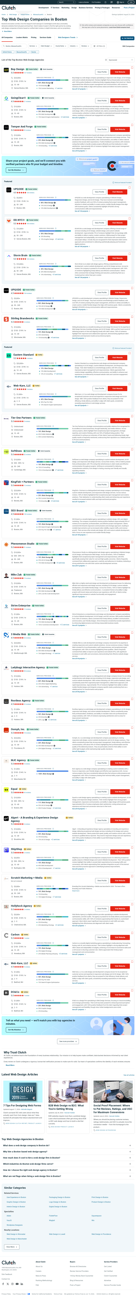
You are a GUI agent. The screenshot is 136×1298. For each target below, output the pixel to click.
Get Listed (108, 1266)
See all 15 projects (78, 597)
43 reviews (27, 792)
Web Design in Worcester (16, 1234)
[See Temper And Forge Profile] (6, 127)
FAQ (37, 1285)
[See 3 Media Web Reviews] (18, 637)
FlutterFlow (53, 1216)
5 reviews (29, 389)
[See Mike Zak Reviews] (18, 578)
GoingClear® (18, 97)
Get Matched (128, 38)
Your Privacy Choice (19, 1294)
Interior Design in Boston (16, 1207)
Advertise (107, 1280)
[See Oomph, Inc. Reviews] (18, 732)
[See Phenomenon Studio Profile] (6, 544)
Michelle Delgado (26, 1109)
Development (44, 8)
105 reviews (30, 223)
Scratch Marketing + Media (26, 877)
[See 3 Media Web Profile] (6, 635)
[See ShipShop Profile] (6, 849)
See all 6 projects (78, 338)
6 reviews (27, 322)
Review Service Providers (79, 1271)
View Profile (102, 72)
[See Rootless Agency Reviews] (18, 704)
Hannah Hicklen (69, 1113)
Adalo (9, 1216)
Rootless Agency (20, 700)
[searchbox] (14, 46)
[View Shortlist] (105, 2)
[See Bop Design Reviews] (18, 72)
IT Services (55, 8)
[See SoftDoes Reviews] (18, 454)
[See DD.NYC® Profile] (8, 220)
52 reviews (27, 130)
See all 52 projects (78, 151)
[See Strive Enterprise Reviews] (18, 609)
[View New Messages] (112, 2)
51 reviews (27, 547)
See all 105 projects (81, 246)
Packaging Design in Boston (59, 1197)
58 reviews (27, 671)
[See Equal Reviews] (18, 792)
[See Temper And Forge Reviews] (18, 130)
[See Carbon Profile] (6, 935)
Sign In (122, 2)
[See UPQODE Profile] (8, 189)
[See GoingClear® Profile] (6, 98)
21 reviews (27, 101)
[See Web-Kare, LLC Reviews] (21, 389)
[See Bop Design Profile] (6, 70)
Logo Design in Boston (57, 1202)
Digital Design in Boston (58, 1207)
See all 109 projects (79, 535)
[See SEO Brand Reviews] (18, 514)
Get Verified (108, 1271)
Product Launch (34, 1123)
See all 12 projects (78, 502)
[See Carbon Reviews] (18, 938)
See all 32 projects (78, 473)
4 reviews (27, 824)
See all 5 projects (80, 405)
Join (131, 2)
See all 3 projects (78, 780)
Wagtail (52, 1220)
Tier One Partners (21, 417)
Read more (75, 891)
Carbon (15, 934)
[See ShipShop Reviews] (18, 852)
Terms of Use (58, 1294)
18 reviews (27, 733)
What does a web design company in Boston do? (26, 1145)
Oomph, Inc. (18, 729)
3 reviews (27, 764)
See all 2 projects (78, 869)
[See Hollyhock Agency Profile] (6, 906)
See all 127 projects (79, 89)
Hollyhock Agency (21, 905)
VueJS (9, 1220)
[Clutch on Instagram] (12, 1283)
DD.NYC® (19, 220)
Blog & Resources (76, 1280)
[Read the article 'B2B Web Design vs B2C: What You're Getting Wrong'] (68, 1106)
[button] (33, 46)
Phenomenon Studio (22, 543)
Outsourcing (111, 1130)
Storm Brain (20, 255)
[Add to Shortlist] (132, 67)
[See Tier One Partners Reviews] (18, 421)
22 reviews (27, 704)
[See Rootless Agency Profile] (6, 701)
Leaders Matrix (22, 37)
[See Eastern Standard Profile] (8, 355)
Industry (73, 46)
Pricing (33, 37)
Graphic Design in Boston (16, 1202)
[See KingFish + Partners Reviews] (18, 485)
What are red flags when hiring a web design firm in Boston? (32, 1176)
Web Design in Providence (101, 1234)
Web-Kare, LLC (22, 385)
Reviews (84, 46)
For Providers (96, 2)
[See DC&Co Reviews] (18, 995)
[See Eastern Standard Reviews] (21, 358)
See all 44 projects (78, 658)
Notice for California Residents (42, 1294)
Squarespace (96, 1216)
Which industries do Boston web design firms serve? (28, 1164)
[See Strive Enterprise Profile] (6, 606)
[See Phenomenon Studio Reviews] (18, 547)
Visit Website (120, 72)
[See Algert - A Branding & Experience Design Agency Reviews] (18, 824)
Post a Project (129, 8)
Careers (38, 1271)
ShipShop (16, 849)
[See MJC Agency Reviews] (18, 763)
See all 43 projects (78, 809)
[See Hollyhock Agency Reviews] (18, 909)
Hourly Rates (60, 46)
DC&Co (15, 992)
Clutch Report (21, 1123)
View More (10, 1247)
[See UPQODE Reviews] (21, 192)
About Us (39, 1266)
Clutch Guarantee (110, 1276)
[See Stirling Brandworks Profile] (6, 319)
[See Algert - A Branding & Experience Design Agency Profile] (6, 818)
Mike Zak (16, 574)
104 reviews (30, 193)
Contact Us (6, 1279)
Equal (14, 788)
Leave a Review (84, 2)
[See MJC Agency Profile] (6, 761)
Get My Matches (14, 170)
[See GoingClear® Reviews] (18, 101)
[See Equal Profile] (6, 789)
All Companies (7, 37)
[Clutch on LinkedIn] (21, 1283)
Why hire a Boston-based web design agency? (25, 1151)
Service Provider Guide (112, 1285)
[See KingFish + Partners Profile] (6, 482)
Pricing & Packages (102, 8)
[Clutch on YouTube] (17, 1283)
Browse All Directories (78, 1266)
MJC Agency (18, 760)
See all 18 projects (78, 751)
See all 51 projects (78, 566)
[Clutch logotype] (8, 8)
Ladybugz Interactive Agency (28, 667)
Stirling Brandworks (22, 318)
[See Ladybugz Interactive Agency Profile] (6, 668)
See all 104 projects (81, 211)
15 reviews (27, 578)
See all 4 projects (78, 840)
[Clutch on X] (7, 1283)
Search (61, 2)
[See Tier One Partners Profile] (6, 418)
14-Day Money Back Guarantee (81, 1276)
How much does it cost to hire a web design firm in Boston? (31, 1157)
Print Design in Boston (100, 1197)
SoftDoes (16, 450)
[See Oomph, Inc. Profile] (6, 730)
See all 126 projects (81, 277)
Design (74, 8)
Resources (116, 8)
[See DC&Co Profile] (6, 992)
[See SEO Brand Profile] (6, 511)
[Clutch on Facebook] (3, 1283)
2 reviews (27, 853)
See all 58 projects (78, 692)
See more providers (66, 1041)
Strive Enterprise (20, 605)
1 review (26, 938)
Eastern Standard (23, 354)
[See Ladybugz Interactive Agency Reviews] (18, 671)
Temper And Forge (22, 126)
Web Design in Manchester (17, 1239)
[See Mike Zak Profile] (6, 575)
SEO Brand (17, 510)
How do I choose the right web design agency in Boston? (30, 1170)
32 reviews (27, 454)
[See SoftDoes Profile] (6, 451)
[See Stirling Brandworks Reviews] (18, 322)
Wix (93, 1220)
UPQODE (18, 189)
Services (32, 46)
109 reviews (28, 514)
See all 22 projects (78, 720)
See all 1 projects (78, 954)
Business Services (86, 8)
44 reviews (27, 638)
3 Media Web (18, 634)
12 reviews (27, 485)
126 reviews (30, 259)
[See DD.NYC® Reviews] (21, 223)
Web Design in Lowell (57, 1234)
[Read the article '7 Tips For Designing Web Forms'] (23, 1106)
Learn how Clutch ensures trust (119, 27)
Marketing (65, 8)
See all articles (129, 1075)
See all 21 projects (78, 118)
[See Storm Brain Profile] (8, 256)
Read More (8, 31)
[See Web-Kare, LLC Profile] (8, 386)
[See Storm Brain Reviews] (21, 259)
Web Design (10, 1123)
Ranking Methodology (44, 1280)
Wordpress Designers (15, 1225)
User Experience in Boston (16, 1197)
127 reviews (28, 73)
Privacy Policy (6, 1294)
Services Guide (45, 37)
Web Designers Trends (66, 37)
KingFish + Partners (22, 481)
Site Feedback (7, 1274)
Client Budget (45, 46)
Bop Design (17, 69)
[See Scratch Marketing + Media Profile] (6, 878)
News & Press (41, 1276)
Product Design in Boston (101, 1202)
